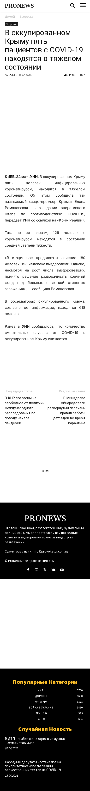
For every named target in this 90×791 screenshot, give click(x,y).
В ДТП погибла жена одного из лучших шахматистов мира (35, 740)
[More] (54, 86)
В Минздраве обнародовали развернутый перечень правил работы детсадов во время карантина (66, 410)
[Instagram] (37, 570)
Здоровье (26, 17)
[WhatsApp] (43, 86)
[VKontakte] (53, 570)
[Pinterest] (31, 86)
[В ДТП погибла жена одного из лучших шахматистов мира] (77, 744)
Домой (10, 17)
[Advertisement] (45, 624)
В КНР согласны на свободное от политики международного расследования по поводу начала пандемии (24, 410)
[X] (20, 86)
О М (12, 75)
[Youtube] (62, 570)
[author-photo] (45, 464)
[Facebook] (9, 86)
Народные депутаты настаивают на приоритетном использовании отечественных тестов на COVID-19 (33, 766)
